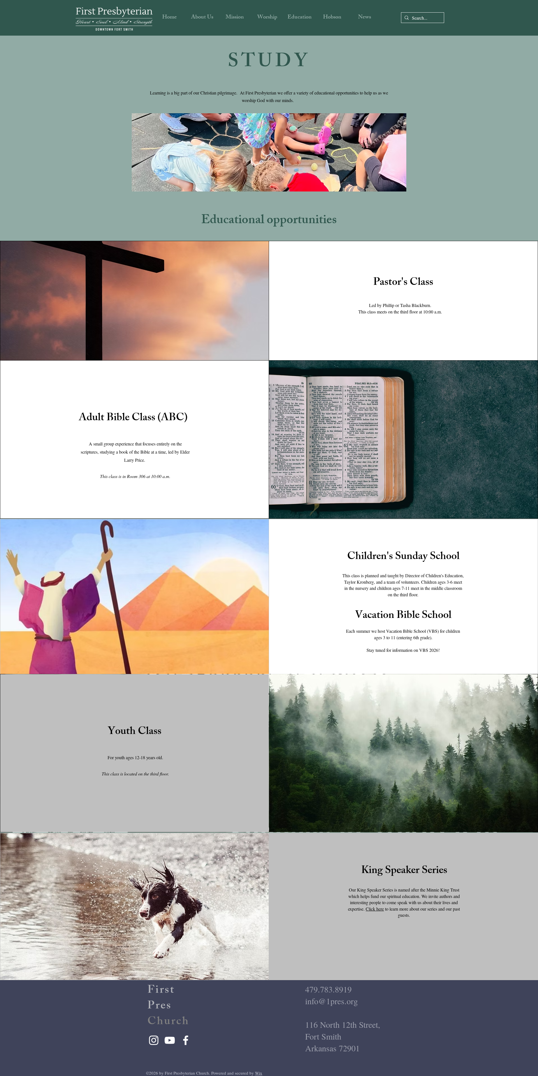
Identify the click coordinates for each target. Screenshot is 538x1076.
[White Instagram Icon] (153, 1040)
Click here (375, 909)
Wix (258, 1073)
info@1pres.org (331, 1000)
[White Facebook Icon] (185, 1040)
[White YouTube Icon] (169, 1040)
